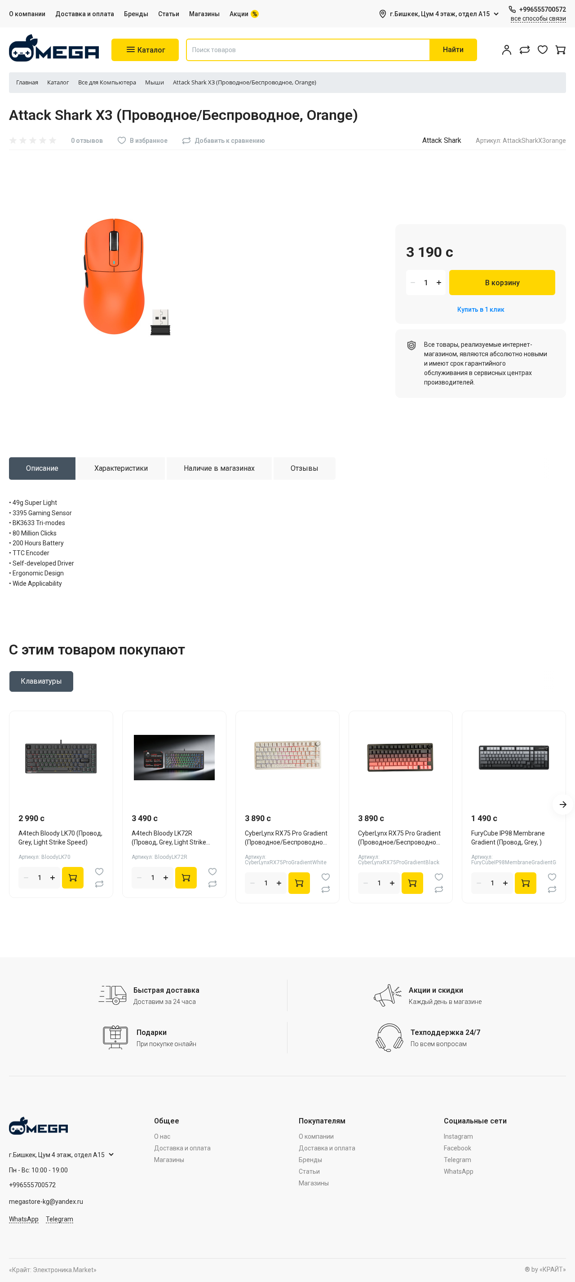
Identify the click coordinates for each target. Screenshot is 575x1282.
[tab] (42, 468)
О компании (27, 14)
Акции (239, 14)
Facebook (457, 1148)
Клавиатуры (41, 681)
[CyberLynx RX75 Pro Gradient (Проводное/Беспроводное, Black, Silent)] (400, 757)
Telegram (59, 1219)
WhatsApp (24, 1219)
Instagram (458, 1136)
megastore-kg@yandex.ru (46, 1201)
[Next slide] (563, 804)
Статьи (168, 14)
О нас (162, 1136)
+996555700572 (542, 9)
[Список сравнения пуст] (524, 49)
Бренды (136, 14)
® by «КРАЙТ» (545, 1269)
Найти (453, 49)
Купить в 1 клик (480, 309)
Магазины (204, 14)
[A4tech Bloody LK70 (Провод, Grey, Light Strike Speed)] (61, 757)
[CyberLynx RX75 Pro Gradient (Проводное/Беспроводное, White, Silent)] (287, 757)
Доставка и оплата (84, 14)
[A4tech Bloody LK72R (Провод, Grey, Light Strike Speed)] (174, 757)
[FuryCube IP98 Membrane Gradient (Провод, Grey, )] (513, 757)
